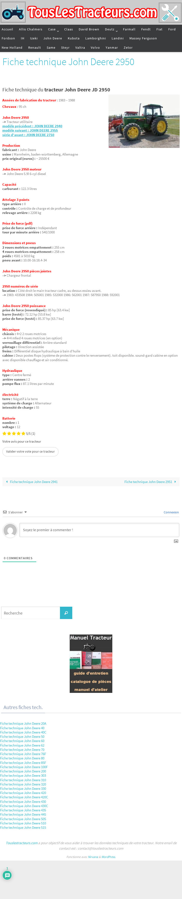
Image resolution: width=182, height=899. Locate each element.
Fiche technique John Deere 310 (23, 780)
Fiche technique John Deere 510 (23, 823)
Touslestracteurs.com (21, 843)
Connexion (171, 512)
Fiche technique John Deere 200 (23, 771)
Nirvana (93, 857)
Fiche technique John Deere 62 (22, 745)
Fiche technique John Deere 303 (23, 775)
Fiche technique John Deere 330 (23, 788)
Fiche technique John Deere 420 (23, 792)
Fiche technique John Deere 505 (23, 819)
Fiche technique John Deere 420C (24, 797)
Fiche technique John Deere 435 (23, 810)
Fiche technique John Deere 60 (22, 740)
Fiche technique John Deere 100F (24, 767)
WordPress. (108, 857)
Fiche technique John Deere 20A (23, 723)
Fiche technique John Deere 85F (23, 762)
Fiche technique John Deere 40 (22, 728)
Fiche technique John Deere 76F (23, 754)
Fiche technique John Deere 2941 (33, 481)
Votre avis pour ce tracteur (21, 441)
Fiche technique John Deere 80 (22, 758)
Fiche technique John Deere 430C (24, 806)
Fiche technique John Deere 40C (23, 732)
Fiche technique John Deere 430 (23, 801)
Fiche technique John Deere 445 (23, 814)
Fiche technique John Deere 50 (22, 736)
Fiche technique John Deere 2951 (148, 481)
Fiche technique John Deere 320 (23, 784)
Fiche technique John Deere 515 (23, 827)
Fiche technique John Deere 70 (22, 749)
